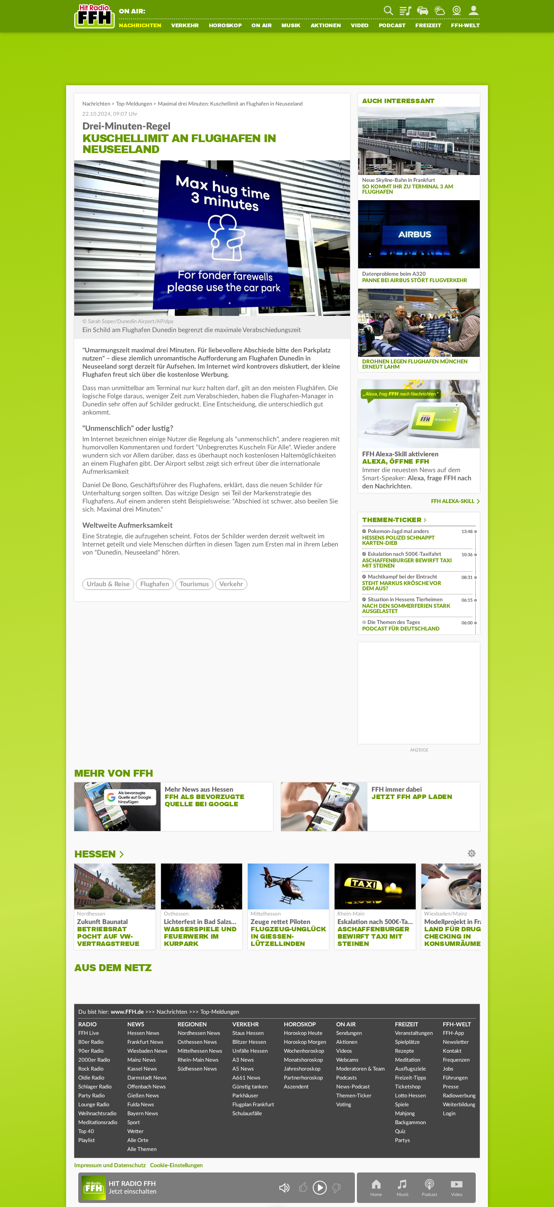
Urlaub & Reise (108, 584)
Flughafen (154, 584)
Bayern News (142, 1113)
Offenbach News (146, 1087)
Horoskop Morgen (305, 1042)
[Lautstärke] (284, 1188)
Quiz (400, 1131)
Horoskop (225, 26)
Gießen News (143, 1096)
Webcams (347, 1060)
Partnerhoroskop (303, 1078)
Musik (291, 26)
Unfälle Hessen (250, 1051)
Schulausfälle (247, 1113)
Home (376, 1194)
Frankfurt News (145, 1042)
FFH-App (453, 1033)
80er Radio (90, 1042)
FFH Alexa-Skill (453, 501)
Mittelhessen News (200, 1051)
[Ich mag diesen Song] (304, 1188)
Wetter (440, 7)
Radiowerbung (459, 1096)
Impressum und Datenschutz (110, 1165)
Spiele (402, 1105)
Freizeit (428, 26)
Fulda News (140, 1105)
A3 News (243, 1060)
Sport (133, 1122)
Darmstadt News (147, 1078)
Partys (402, 1140)
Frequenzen (456, 1060)
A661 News (246, 1078)
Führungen (455, 1078)
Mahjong (405, 1113)
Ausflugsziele (410, 1069)
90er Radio (90, 1051)
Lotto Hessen (410, 1096)
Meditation (407, 1060)
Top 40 (86, 1131)
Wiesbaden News (147, 1051)
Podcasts (346, 1078)
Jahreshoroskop (302, 1069)
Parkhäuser (245, 1096)
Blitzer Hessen (249, 1042)
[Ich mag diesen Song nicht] (336, 1188)
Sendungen (349, 1033)
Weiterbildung (459, 1105)
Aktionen (326, 26)
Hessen (95, 854)
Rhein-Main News (198, 1060)
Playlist (405, 7)
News (135, 1025)
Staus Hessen (248, 1033)
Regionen (192, 1025)
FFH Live (88, 1033)
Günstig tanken (250, 1087)
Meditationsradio (97, 1122)
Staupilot (423, 7)
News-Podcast (353, 1087)
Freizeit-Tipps (410, 1078)
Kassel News (142, 1069)
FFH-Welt (465, 26)
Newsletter (456, 1042)
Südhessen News (197, 1069)
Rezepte (404, 1051)
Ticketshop (408, 1087)
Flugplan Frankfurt (253, 1105)
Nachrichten (140, 26)
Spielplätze (407, 1042)
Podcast (392, 26)
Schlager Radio (95, 1087)
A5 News (243, 1069)
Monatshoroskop (303, 1060)
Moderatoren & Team (360, 1069)
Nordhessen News (199, 1033)
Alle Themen (142, 1149)
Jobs (448, 1069)
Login (449, 1113)
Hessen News (143, 1033)
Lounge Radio (93, 1105)
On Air (261, 26)
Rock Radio (90, 1069)
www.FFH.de (127, 1012)
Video (360, 26)
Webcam (457, 7)
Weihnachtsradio (97, 1113)
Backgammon (410, 1122)
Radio (87, 1025)
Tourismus (194, 584)
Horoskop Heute (303, 1033)
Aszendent (296, 1087)
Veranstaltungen (414, 1033)
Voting (343, 1105)
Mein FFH (474, 7)
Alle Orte (137, 1140)
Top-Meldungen (134, 104)
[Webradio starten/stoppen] (320, 1188)
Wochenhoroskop (304, 1051)
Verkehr (185, 26)
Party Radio (91, 1096)
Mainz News (141, 1060)
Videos (344, 1051)
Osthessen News (197, 1042)
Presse (451, 1087)
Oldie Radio (91, 1078)
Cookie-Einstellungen (176, 1165)
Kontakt (452, 1051)
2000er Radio (94, 1060)
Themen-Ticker (391, 520)
